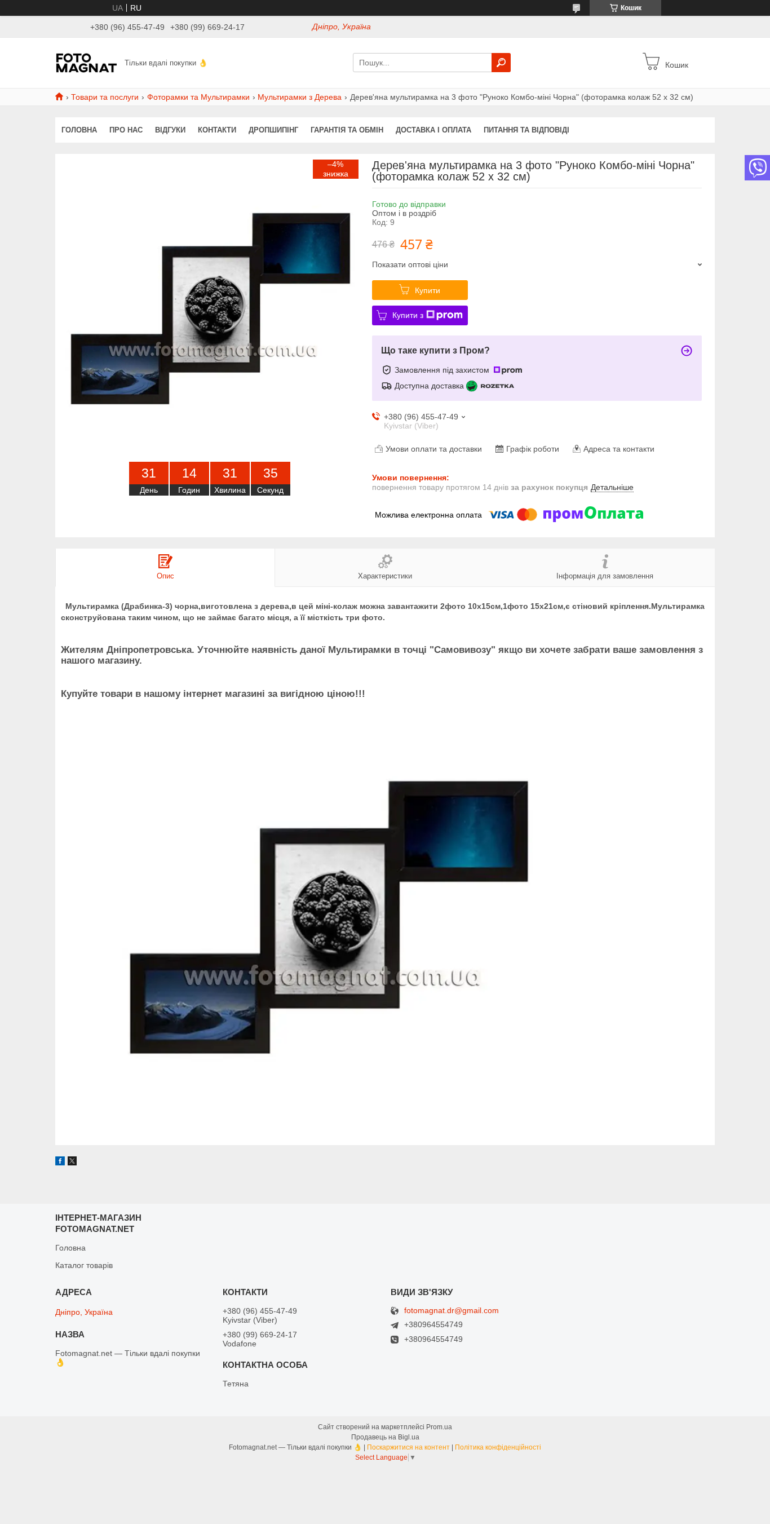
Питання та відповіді (526, 130)
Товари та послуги (105, 96)
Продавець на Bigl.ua (385, 1437)
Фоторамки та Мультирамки (198, 96)
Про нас (126, 130)
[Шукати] (501, 62)
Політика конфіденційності (498, 1447)
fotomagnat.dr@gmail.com (451, 1310)
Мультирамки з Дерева (300, 96)
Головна (79, 130)
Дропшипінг (273, 130)
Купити (427, 290)
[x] (72, 1162)
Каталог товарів (84, 1265)
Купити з (407, 315)
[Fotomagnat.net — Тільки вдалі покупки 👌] (86, 62)
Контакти (217, 130)
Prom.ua (439, 1427)
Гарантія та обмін (347, 130)
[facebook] (60, 1162)
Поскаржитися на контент (408, 1447)
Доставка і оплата (433, 130)
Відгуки (170, 130)
